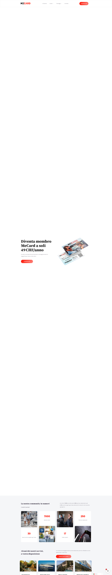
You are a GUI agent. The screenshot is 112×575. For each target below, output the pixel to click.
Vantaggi (58, 3)
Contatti (66, 3)
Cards (51, 3)
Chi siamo (44, 3)
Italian (96, 574)
